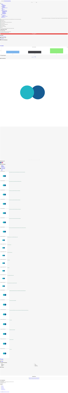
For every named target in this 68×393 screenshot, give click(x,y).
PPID (1, 14)
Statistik (2, 45)
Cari (36, 2)
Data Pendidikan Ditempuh (4, 11)
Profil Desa (2, 4)
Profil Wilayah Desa (4, 5)
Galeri (2, 361)
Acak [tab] (1, 170)
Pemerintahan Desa (3, 6)
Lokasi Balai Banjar (4, 15)
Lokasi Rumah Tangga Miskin (4, 16)
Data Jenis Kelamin (4, 12)
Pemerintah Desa (3, 7)
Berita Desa (2, 165)
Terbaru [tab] (2, 169)
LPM (2, 8)
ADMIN (1, 36)
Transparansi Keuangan (3, 17)
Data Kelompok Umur (4, 13)
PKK (2, 9)
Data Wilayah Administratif (4, 10)
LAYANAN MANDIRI (4, 36)
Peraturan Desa (2, 166)
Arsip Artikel (3, 168)
